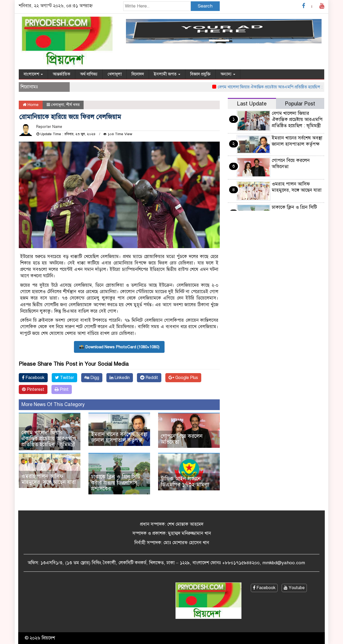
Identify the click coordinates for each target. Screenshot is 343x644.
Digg (94, 377)
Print (64, 389)
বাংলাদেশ (32, 74)
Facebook (34, 377)
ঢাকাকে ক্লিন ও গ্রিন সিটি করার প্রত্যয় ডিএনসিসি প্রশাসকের (115, 482)
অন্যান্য (227, 74)
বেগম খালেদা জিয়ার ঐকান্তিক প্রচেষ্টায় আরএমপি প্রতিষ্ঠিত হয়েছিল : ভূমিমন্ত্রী (266, 87)
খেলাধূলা (114, 74)
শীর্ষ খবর (73, 104)
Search (205, 6)
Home (33, 104)
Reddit (151, 377)
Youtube (296, 587)
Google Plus (186, 377)
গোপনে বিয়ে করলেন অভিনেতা (182, 439)
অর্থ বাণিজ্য (89, 74)
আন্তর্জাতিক (61, 74)
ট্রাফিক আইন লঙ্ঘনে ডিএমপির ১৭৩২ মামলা (185, 481)
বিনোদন (138, 74)
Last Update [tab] (252, 103)
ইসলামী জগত (166, 74)
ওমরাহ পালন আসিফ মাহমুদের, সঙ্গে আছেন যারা (48, 479)
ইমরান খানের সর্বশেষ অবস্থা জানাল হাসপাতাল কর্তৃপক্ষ (119, 437)
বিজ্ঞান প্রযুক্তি (200, 74)
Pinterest (35, 389)
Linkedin (121, 377)
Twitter (66, 377)
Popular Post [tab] (300, 103)
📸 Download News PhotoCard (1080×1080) (119, 346)
